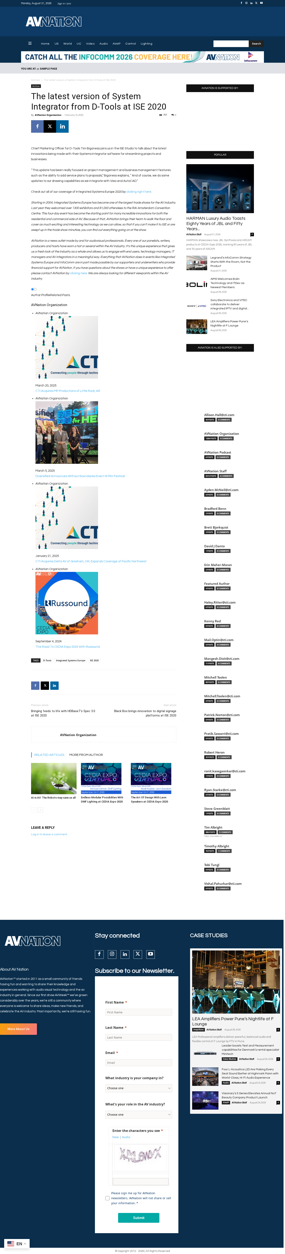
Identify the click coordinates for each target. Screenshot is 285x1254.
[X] (256, 3)
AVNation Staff (193, 234)
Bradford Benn (215, 509)
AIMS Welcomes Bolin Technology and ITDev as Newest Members (227, 283)
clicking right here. (139, 191)
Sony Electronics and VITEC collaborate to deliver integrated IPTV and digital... (230, 304)
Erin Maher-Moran (218, 565)
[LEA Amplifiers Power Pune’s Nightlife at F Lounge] (196, 326)
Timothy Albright (216, 846)
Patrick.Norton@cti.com (222, 715)
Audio (226, 1083)
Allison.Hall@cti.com (219, 415)
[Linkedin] (251, 3)
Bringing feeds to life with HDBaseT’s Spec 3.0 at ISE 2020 (63, 713)
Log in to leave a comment (49, 834)
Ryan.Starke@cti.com (220, 790)
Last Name (114, 1027)
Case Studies (229, 1059)
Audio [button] (126, 1137)
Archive (35, 80)
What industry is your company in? (134, 1078)
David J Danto (214, 546)
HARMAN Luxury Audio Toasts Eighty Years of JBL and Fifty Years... (215, 223)
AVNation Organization (48, 114)
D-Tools (47, 660)
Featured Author (217, 584)
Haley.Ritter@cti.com (220, 602)
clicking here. (78, 273)
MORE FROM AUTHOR (86, 754)
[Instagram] (246, 3)
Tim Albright (213, 827)
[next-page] (40, 810)
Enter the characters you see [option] (136, 1130)
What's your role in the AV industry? (135, 1104)
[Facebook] (241, 3)
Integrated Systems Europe (70, 660)
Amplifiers (198, 1030)
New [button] (115, 1137)
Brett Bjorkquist (216, 527)
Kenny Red (212, 621)
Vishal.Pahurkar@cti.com (223, 884)
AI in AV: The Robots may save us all (53, 797)
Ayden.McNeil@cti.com (221, 490)
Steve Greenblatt (217, 809)
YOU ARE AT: (28, 68)
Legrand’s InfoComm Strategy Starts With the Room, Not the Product (231, 262)
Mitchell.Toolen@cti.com (222, 696)
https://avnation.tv (213, 836)
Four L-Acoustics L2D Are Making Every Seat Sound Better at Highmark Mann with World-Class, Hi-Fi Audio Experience (250, 1073)
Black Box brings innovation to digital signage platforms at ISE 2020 (145, 713)
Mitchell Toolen (215, 677)
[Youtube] (261, 3)
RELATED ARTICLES (49, 754)
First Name (114, 1002)
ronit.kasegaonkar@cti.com (224, 771)
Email (110, 1052)
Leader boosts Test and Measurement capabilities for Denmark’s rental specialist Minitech (250, 1049)
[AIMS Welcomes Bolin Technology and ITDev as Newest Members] (196, 284)
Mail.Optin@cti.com (218, 640)
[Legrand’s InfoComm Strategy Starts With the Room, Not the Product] (196, 263)
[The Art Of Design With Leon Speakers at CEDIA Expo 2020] (153, 778)
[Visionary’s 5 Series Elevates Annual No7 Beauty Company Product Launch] (205, 1100)
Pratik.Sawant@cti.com (221, 734)
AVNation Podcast (217, 452)
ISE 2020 (94, 660)
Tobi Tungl (211, 865)
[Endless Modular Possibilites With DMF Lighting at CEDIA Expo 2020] (103, 778)
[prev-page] (33, 810)
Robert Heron (214, 752)
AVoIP (226, 1102)
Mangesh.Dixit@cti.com (221, 659)
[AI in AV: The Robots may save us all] (54, 778)
